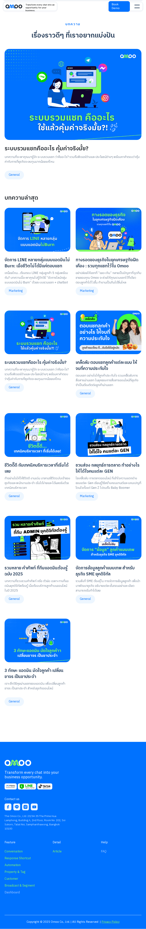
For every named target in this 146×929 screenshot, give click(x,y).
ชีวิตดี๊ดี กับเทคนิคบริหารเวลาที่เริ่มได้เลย (36, 468)
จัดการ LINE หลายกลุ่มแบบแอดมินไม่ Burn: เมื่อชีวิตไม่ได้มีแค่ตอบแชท (37, 263)
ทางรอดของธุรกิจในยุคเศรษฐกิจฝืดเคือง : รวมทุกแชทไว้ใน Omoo (107, 263)
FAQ (103, 851)
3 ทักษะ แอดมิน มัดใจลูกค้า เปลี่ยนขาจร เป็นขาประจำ (34, 673)
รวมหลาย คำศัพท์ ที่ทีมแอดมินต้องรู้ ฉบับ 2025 (36, 571)
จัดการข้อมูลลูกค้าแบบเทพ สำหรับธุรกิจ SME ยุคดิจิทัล (105, 571)
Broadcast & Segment (20, 885)
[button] (137, 6)
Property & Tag (15, 872)
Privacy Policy (111, 922)
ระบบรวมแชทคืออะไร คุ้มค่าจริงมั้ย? (46, 148)
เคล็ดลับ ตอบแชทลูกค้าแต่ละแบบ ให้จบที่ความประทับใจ (106, 365)
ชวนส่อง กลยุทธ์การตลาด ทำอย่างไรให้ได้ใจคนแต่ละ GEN (108, 468)
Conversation (14, 851)
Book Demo (116, 6)
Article (57, 851)
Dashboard (12, 892)
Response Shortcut (18, 858)
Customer (11, 878)
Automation (13, 865)
